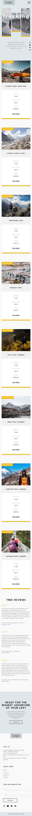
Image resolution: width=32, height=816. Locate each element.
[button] (29, 2)
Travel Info (6, 773)
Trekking (5, 772)
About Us (6, 775)
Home (5, 770)
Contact (5, 777)
